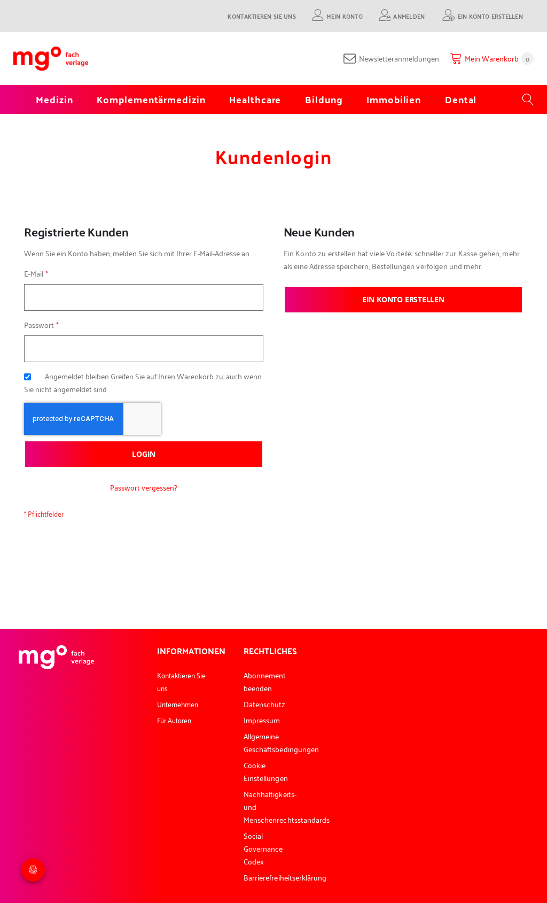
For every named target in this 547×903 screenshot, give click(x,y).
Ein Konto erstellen (490, 15)
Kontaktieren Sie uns (262, 15)
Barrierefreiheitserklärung (285, 877)
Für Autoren (174, 719)
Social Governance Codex (263, 848)
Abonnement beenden (265, 681)
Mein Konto (344, 15)
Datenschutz (265, 703)
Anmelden (409, 15)
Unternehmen (178, 703)
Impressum (262, 719)
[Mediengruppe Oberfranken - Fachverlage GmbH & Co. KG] (50, 59)
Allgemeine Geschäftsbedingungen (281, 742)
